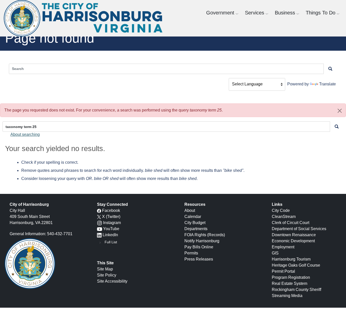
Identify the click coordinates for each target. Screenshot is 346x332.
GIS (275, 253)
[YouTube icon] (99, 229)
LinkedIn (110, 235)
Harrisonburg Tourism (291, 259)
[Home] (85, 18)
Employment (283, 247)
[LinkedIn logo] (99, 235)
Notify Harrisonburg (201, 241)
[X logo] (99, 216)
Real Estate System (289, 283)
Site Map (105, 269)
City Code (281, 210)
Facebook (111, 210)
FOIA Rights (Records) (204, 235)
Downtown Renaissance (294, 235)
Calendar (192, 216)
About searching (25, 134)
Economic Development (293, 241)
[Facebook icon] (99, 210)
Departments (195, 229)
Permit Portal (283, 271)
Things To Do (320, 12)
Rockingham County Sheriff (296, 289)
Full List (111, 242)
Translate (327, 84)
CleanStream (284, 216)
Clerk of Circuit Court (290, 222)
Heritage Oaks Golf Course (296, 265)
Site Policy (106, 275)
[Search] (336, 126)
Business (285, 12)
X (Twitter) (111, 216)
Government (220, 12)
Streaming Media (287, 295)
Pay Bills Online (198, 247)
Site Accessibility (112, 281)
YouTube (111, 229)
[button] (340, 111)
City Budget (194, 222)
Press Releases (198, 259)
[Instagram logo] (99, 222)
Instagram (112, 222)
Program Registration (291, 277)
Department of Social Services (299, 229)
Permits (191, 253)
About (189, 210)
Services (254, 12)
